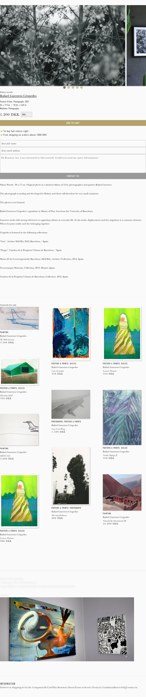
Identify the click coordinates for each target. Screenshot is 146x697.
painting (4, 332)
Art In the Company (31, 687)
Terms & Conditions (102, 687)
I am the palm (57, 371)
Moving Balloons (59, 515)
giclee (73, 363)
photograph (57, 421)
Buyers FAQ (120, 687)
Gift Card (47, 687)
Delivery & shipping (10, 687)
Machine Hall (6, 395)
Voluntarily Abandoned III (114, 521)
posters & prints (59, 363)
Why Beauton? (60, 687)
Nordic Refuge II (110, 455)
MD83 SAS (5, 456)
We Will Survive (7, 339)
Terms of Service (83, 687)
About (71, 687)
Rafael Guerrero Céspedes (18, 96)
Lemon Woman (109, 371)
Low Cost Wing (58, 429)
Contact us (131, 687)
